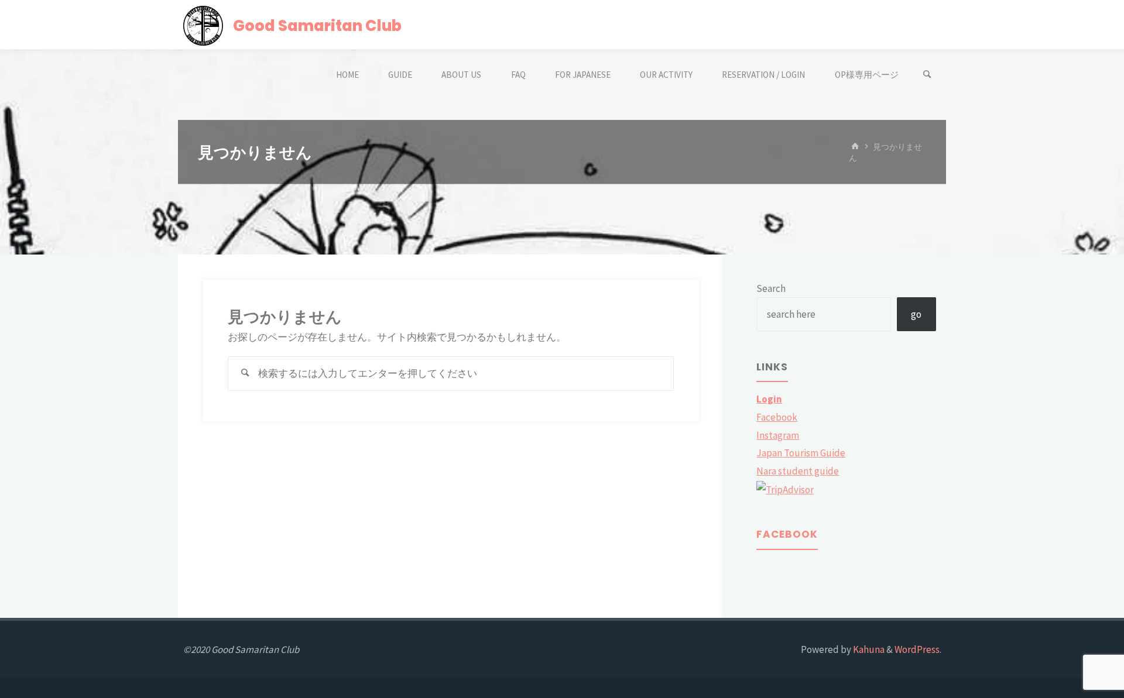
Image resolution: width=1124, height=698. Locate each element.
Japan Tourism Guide (800, 452)
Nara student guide (797, 471)
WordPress (917, 649)
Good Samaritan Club (317, 25)
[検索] (927, 74)
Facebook (776, 417)
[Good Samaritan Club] (203, 24)
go (916, 314)
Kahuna (868, 649)
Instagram (777, 435)
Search (771, 288)
